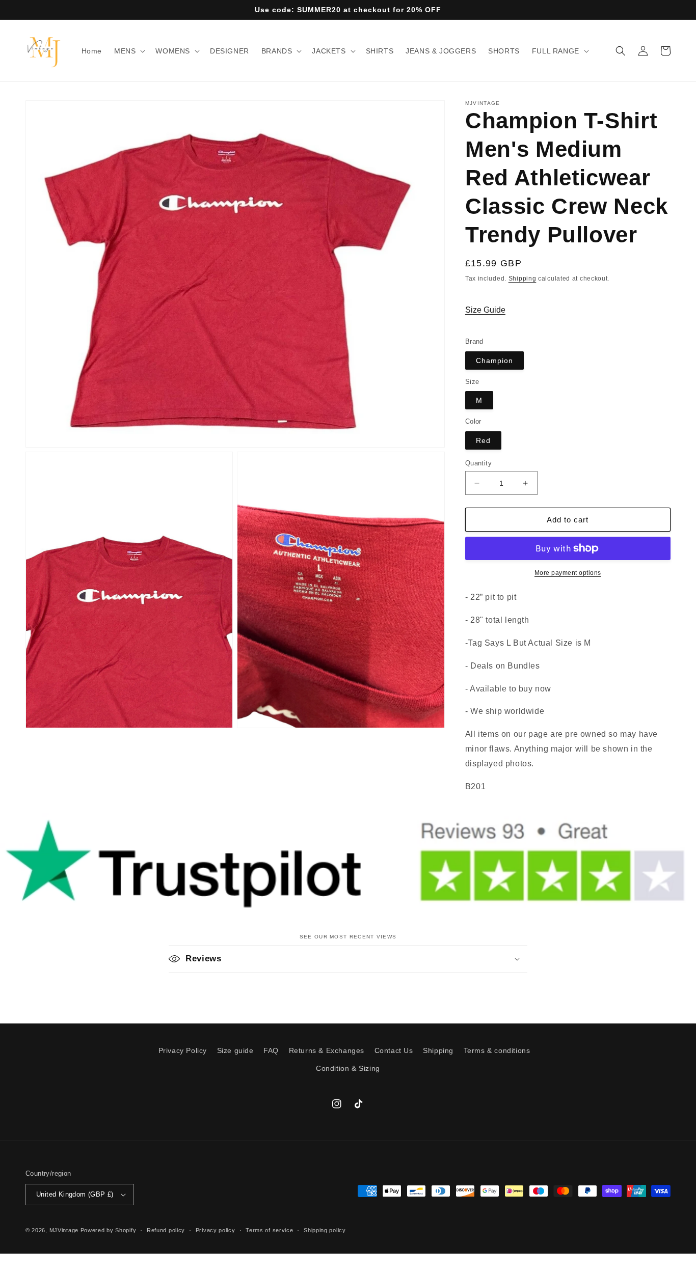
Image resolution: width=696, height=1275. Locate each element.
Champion (494, 360)
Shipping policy (325, 1230)
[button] (128, 51)
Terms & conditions (497, 1050)
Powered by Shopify (109, 1230)
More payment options (567, 572)
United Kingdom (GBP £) (75, 1194)
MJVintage (63, 1230)
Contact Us (393, 1050)
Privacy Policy (182, 1050)
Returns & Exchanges (326, 1050)
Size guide (235, 1050)
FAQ (271, 1050)
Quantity (478, 463)
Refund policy (166, 1230)
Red (483, 440)
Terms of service (269, 1230)
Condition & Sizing (348, 1068)
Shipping (522, 278)
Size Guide (485, 310)
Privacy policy (215, 1230)
